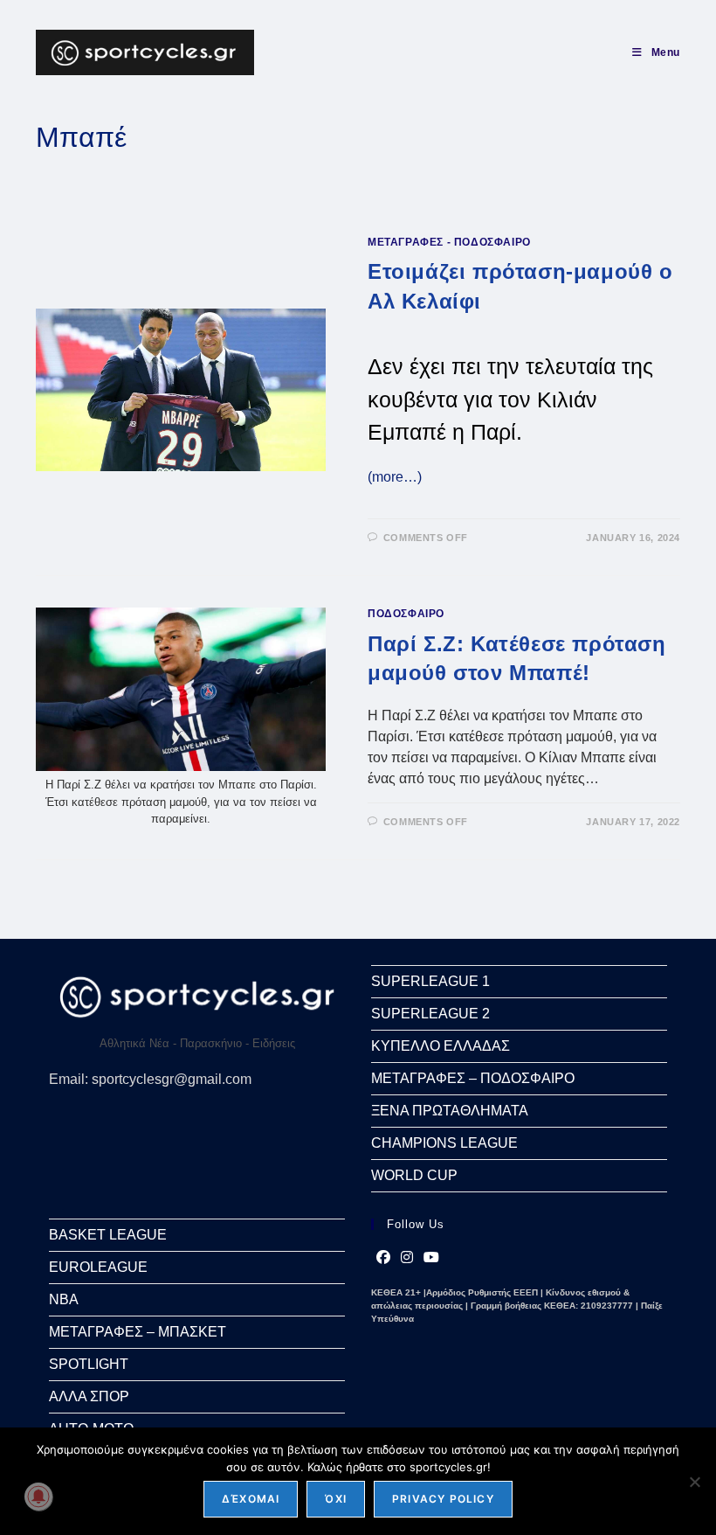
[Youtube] (431, 1257)
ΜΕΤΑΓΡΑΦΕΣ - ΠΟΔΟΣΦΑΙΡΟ (449, 242)
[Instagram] (407, 1257)
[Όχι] (694, 1481)
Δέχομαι (250, 1498)
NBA (64, 1299)
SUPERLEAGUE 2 (430, 1013)
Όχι (336, 1498)
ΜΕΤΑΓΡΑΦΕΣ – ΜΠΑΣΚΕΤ (137, 1331)
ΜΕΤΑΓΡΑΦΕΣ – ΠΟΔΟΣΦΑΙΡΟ (473, 1078)
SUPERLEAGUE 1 (430, 981)
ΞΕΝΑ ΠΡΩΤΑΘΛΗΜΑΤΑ (449, 1110)
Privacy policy (443, 1498)
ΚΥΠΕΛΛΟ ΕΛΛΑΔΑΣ (440, 1045)
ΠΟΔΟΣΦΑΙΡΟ (406, 614)
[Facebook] (383, 1257)
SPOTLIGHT (88, 1364)
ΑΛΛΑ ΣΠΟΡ (89, 1396)
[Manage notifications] (38, 1497)
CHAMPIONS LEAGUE (444, 1143)
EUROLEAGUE (98, 1267)
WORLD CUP (414, 1175)
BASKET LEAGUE (108, 1234)
